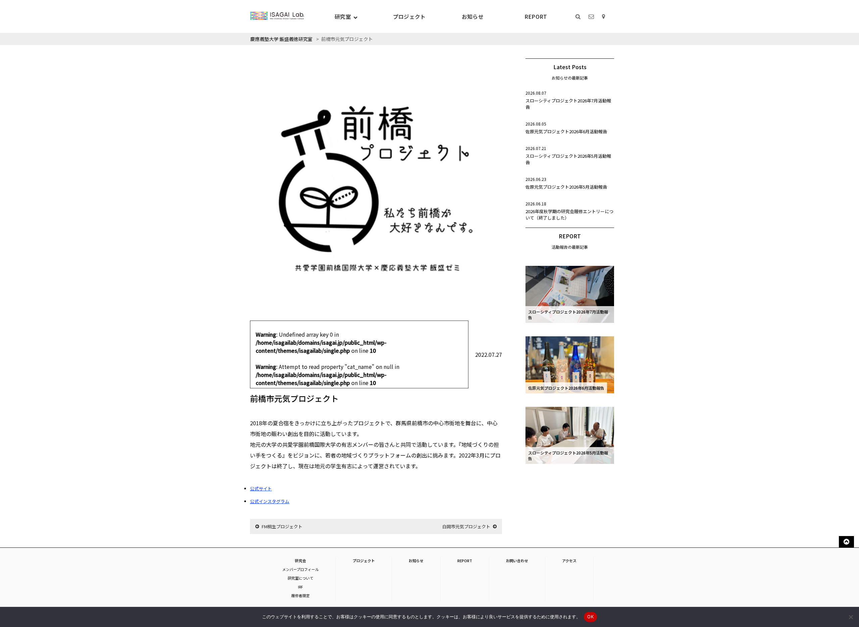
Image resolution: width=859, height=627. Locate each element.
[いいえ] (850, 617)
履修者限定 (300, 595)
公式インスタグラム (269, 501)
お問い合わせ (517, 560)
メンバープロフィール (300, 569)
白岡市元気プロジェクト (466, 526)
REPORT (535, 16)
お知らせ (473, 16)
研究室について (300, 578)
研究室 (343, 16)
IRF (300, 586)
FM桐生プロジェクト (282, 526)
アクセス (569, 560)
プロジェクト (409, 16)
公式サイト (261, 488)
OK (590, 616)
